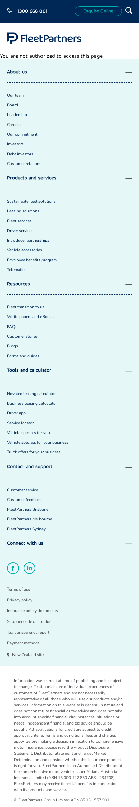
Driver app (16, 413)
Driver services (20, 230)
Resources (18, 284)
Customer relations (24, 163)
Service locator (20, 423)
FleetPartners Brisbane (27, 509)
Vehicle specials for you (28, 432)
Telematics (16, 269)
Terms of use (18, 589)
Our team (15, 95)
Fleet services (19, 221)
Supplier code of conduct (30, 621)
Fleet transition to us (26, 307)
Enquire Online (98, 11)
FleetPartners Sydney (26, 529)
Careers (14, 124)
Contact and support (30, 467)
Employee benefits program (32, 260)
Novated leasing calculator (31, 393)
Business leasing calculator (32, 403)
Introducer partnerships (28, 240)
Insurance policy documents (32, 610)
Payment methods (23, 643)
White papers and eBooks (30, 317)
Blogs (12, 346)
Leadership (17, 114)
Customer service (22, 490)
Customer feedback (24, 499)
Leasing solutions (23, 211)
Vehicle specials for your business (37, 442)
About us (17, 72)
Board (12, 105)
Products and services (31, 178)
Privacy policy (19, 600)
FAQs (12, 326)
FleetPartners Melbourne (29, 519)
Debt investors (20, 154)
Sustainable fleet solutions (31, 201)
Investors (15, 144)
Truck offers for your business (34, 452)
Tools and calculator (29, 371)
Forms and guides (23, 356)
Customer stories (22, 336)
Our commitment (22, 134)
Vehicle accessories (24, 250)
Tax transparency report (28, 632)
